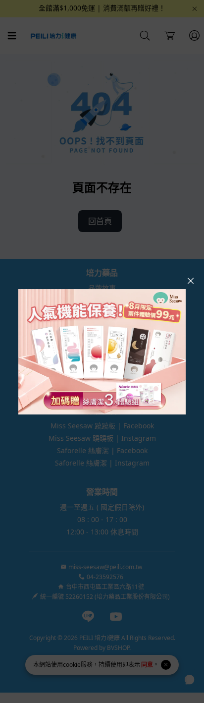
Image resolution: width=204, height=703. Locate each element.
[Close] (191, 281)
